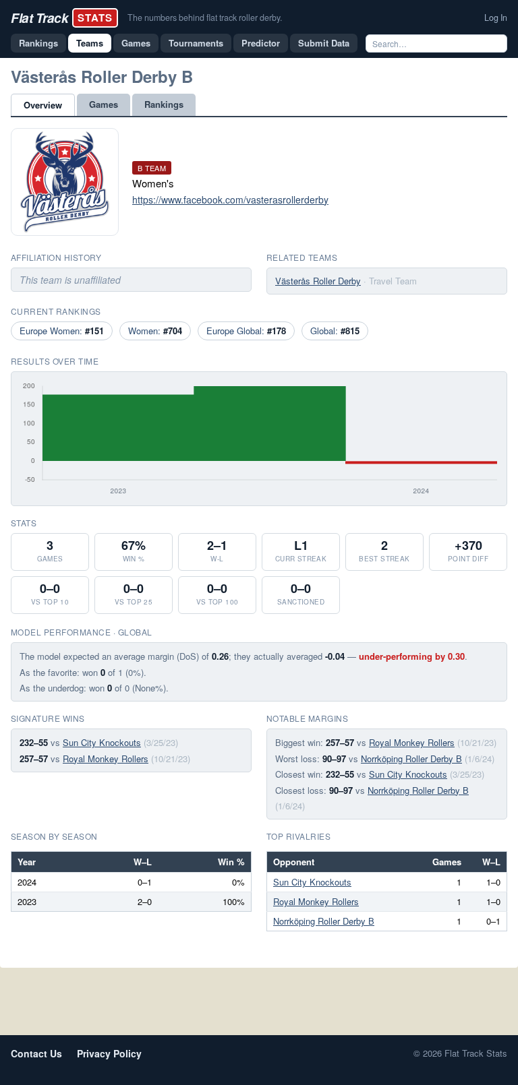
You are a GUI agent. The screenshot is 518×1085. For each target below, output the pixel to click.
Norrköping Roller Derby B (411, 758)
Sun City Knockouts (102, 742)
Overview (43, 104)
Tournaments (196, 42)
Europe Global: (246, 330)
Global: (334, 330)
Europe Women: (62, 330)
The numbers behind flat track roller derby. (204, 17)
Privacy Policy (109, 1053)
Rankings (38, 42)
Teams (89, 42)
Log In (495, 17)
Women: (155, 330)
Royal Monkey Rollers (105, 758)
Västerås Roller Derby (318, 280)
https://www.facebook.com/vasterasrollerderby (230, 199)
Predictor (260, 42)
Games (135, 42)
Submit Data (323, 42)
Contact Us (36, 1053)
